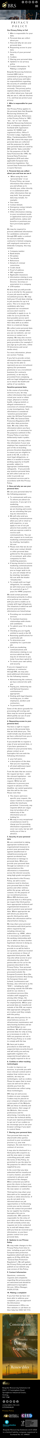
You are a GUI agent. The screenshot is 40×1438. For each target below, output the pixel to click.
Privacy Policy (8, 1411)
